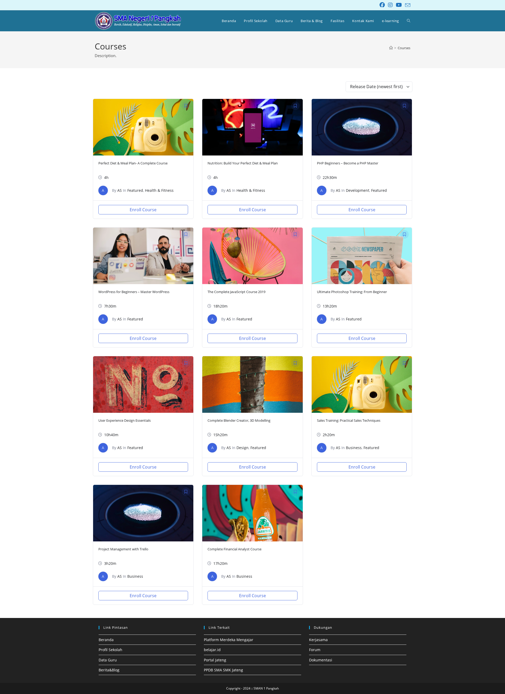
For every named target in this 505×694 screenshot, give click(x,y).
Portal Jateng (215, 659)
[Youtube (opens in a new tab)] (398, 5)
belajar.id (212, 649)
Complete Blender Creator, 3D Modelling (239, 420)
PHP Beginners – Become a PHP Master (347, 163)
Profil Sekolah (110, 649)
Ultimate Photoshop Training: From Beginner (352, 292)
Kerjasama (318, 639)
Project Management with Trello (123, 549)
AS (119, 190)
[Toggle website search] (408, 20)
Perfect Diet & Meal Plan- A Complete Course (133, 163)
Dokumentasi (320, 659)
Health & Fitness (159, 190)
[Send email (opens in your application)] (406, 5)
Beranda (106, 639)
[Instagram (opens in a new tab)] (390, 5)
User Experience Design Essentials (124, 420)
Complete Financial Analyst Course (234, 549)
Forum (314, 649)
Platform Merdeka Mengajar (228, 639)
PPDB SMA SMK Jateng (223, 669)
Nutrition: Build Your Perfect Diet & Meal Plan (243, 163)
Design (242, 447)
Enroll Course (143, 210)
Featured (135, 190)
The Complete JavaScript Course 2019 (236, 292)
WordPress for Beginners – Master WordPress (133, 292)
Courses (404, 48)
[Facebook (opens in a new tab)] (382, 5)
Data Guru (108, 659)
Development (357, 190)
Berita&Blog (109, 669)
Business (354, 447)
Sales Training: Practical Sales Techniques (348, 420)
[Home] (391, 48)
